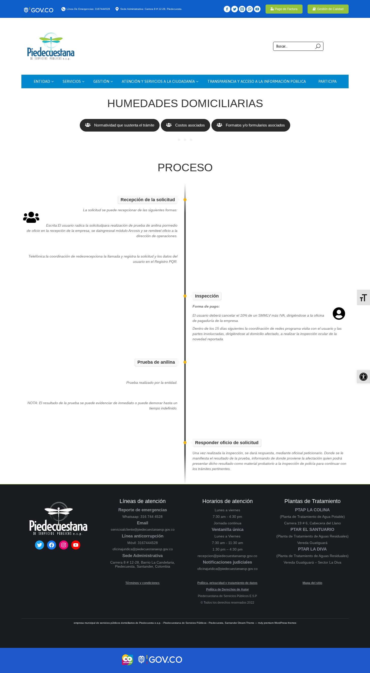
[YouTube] (257, 9)
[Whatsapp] (249, 9)
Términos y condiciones (142, 583)
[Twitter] (234, 9)
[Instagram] (242, 9)
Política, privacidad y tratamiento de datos (227, 583)
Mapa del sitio (312, 583)
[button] (363, 376)
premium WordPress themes (280, 622)
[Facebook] (227, 9)
